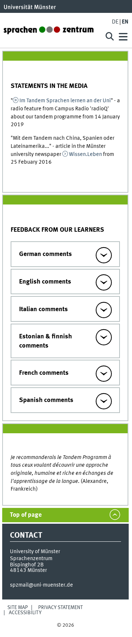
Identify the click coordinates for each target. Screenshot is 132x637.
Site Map (17, 607)
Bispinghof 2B (27, 565)
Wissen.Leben (86, 154)
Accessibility (25, 612)
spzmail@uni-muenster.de (41, 585)
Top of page (26, 515)
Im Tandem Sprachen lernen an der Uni (65, 101)
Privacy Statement (60, 607)
